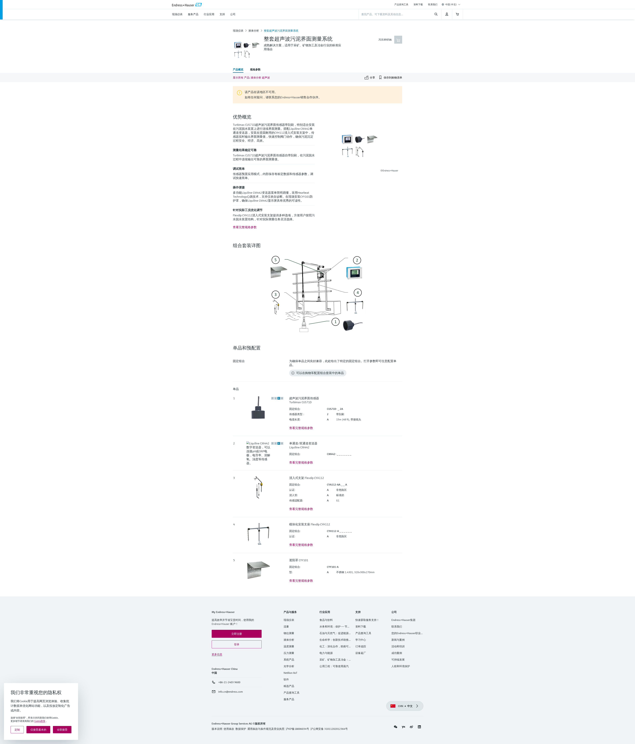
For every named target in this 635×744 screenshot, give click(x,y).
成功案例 (396, 653)
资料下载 (418, 4)
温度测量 (289, 646)
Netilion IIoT (290, 672)
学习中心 (360, 639)
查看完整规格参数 (245, 227)
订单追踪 (360, 646)
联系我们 (432, 4)
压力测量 (290, 653)
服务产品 (289, 699)
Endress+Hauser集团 (403, 620)
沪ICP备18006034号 (297, 728)
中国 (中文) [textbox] (451, 4)
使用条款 (229, 728)
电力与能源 (326, 653)
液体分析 (253, 30)
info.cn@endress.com (230, 691)
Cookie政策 (39, 721)
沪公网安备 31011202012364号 (329, 728)
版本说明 (217, 728)
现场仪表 (238, 30)
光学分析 (289, 666)
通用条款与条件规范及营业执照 (265, 728)
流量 (286, 626)
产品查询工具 (401, 4)
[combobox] (453, 4)
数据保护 (240, 728)
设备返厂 (360, 653)
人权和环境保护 (400, 666)
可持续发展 (398, 659)
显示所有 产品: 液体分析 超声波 (251, 77)
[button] (237, 634)
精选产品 (289, 686)
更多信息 (217, 654)
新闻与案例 (398, 639)
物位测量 (289, 633)
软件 (286, 679)
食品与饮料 (326, 620)
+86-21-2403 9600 (229, 682)
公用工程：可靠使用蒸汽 (334, 666)
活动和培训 (398, 646)
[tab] (240, 70)
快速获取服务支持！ (367, 620)
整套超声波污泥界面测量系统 (281, 30)
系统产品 (289, 659)
